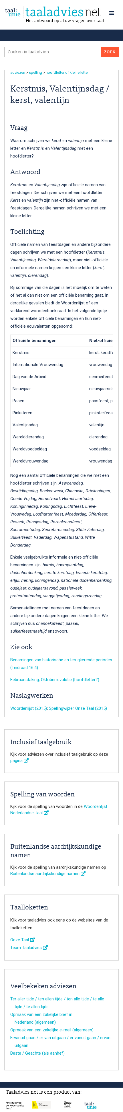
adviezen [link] (17, 72)
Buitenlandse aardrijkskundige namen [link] (45, 873)
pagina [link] (17, 760)
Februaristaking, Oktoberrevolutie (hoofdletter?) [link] (54, 679)
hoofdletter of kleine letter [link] (67, 72)
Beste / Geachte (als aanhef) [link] (37, 1053)
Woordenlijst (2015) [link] (28, 708)
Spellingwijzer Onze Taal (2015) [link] (78, 708)
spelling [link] (35, 72)
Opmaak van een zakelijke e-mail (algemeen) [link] (52, 1030)
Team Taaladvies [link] (26, 947)
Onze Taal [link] (20, 939)
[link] (61, 12)
